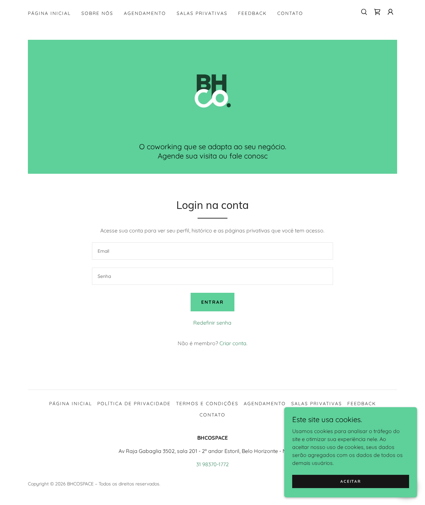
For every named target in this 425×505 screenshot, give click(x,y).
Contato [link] (290, 13)
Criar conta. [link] (233, 343)
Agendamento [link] (145, 13)
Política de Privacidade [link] (134, 404)
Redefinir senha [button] (212, 322)
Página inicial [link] (49, 13)
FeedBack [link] (252, 13)
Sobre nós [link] (97, 13)
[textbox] (212, 251)
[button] (390, 12)
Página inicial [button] (70, 404)
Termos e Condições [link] (207, 404)
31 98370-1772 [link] (212, 464)
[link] (377, 12)
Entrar (212, 302)
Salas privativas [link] (202, 13)
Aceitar (350, 481)
